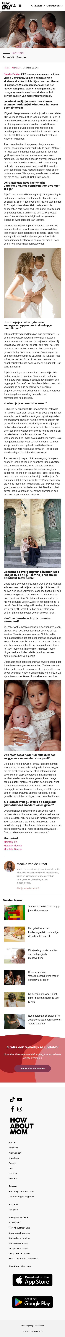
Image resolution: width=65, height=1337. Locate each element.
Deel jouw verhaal (18, 1217)
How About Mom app (20, 1266)
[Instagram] (19, 1109)
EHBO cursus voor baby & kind (23, 1258)
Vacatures (14, 1158)
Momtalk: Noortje (13, 845)
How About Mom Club (19, 1227)
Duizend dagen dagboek (21, 1196)
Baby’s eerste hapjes (19, 1253)
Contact (13, 1173)
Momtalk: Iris (10, 842)
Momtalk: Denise (13, 849)
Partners (13, 1178)
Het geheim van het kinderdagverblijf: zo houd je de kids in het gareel (43, 932)
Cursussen (14, 1222)
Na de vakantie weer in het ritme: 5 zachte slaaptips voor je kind (43, 998)
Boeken (13, 1186)
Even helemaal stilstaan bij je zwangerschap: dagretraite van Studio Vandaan (44, 1019)
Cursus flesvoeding (18, 1243)
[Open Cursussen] (61, 6)
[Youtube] (19, 1099)
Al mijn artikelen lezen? (28, 888)
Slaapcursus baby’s (18, 1248)
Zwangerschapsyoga (19, 1233)
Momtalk (16, 68)
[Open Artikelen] (43, 6)
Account (13, 1204)
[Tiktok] (12, 1099)
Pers (11, 1168)
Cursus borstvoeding (19, 1238)
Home (7, 68)
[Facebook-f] (12, 1109)
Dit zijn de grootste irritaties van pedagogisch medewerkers (42, 954)
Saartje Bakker (12, 74)
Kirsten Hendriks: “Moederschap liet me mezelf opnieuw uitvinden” (43, 976)
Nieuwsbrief (15, 1152)
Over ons (13, 1147)
